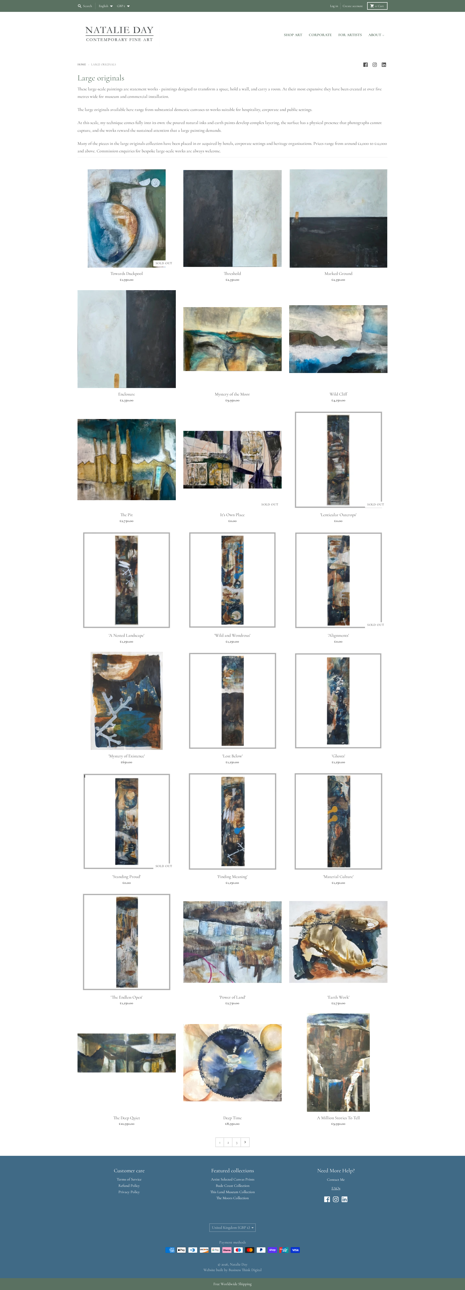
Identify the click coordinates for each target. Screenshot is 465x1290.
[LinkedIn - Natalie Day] (384, 64)
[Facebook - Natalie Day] (365, 64)
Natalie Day (239, 1264)
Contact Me (336, 1179)
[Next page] (245, 1142)
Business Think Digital (245, 1269)
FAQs (336, 1188)
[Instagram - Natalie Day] (374, 64)
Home (82, 64)
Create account (353, 6)
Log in (334, 6)
